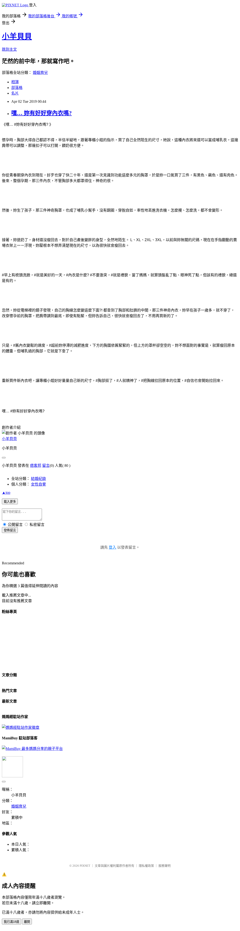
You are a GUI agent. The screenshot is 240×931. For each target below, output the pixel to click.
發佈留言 (10, 530)
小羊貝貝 (17, 36)
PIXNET (85, 865)
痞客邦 (35, 465)
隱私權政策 (146, 865)
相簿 (15, 82)
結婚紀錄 (38, 479)
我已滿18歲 (11, 921)
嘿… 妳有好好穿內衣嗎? (41, 113)
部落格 (16, 88)
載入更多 (10, 501)
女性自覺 (38, 484)
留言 (46, 465)
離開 (27, 921)
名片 (15, 93)
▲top (6, 492)
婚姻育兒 (40, 73)
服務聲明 (164, 865)
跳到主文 (9, 49)
